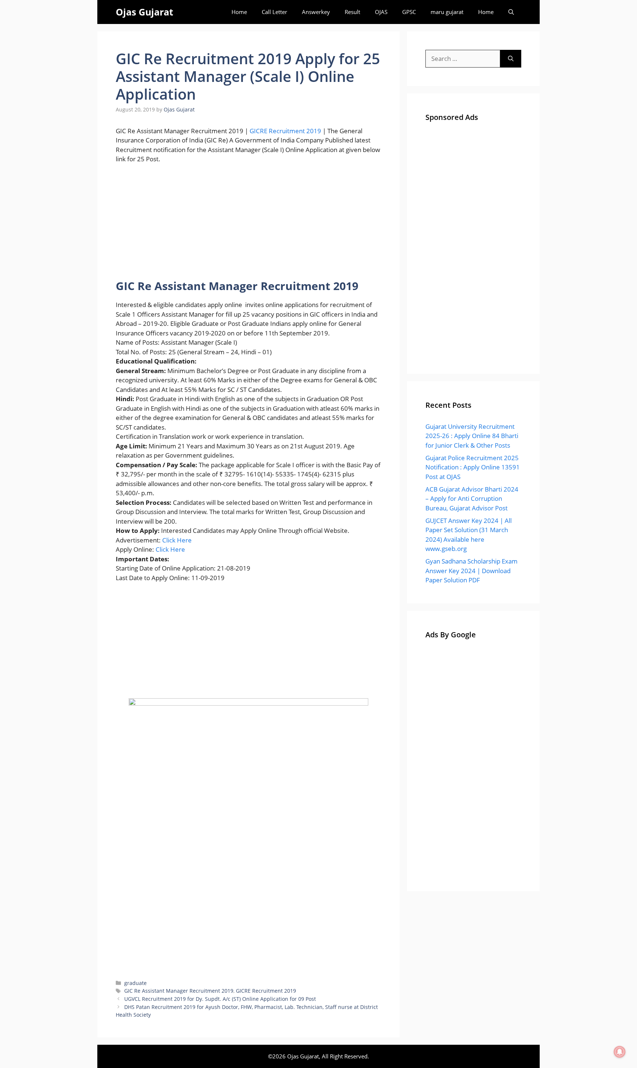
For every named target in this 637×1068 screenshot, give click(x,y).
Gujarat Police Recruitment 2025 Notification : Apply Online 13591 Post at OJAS (472, 467)
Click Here (177, 540)
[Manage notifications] (620, 1052)
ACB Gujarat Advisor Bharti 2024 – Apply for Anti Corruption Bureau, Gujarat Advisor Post (471, 498)
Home (239, 11)
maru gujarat (447, 11)
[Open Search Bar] (511, 12)
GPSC (409, 11)
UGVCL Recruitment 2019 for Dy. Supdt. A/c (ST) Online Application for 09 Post (220, 998)
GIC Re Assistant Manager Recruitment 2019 (178, 990)
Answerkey (316, 11)
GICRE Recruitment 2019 (285, 131)
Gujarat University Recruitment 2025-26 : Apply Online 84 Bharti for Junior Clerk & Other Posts (471, 435)
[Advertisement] (248, 224)
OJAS (381, 11)
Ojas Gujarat (144, 12)
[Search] (510, 59)
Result (352, 11)
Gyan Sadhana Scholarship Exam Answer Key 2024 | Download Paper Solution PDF (471, 570)
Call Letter (274, 11)
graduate (135, 982)
